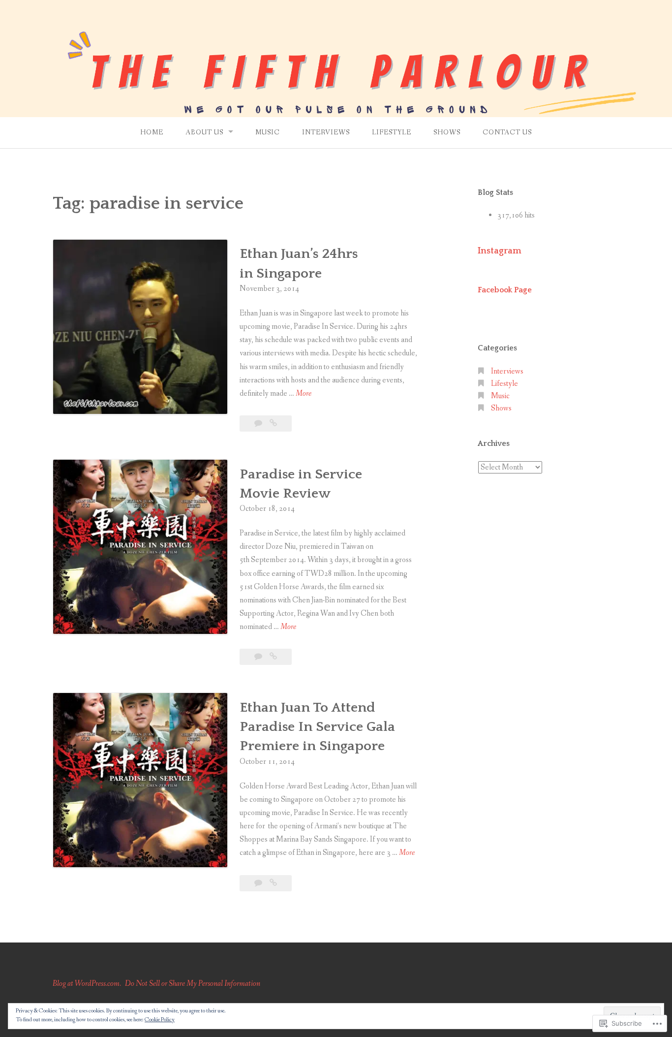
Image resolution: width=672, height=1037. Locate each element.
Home (151, 132)
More (303, 394)
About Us (204, 132)
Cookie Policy (160, 1020)
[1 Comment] (259, 657)
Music (267, 132)
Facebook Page (505, 289)
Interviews (326, 132)
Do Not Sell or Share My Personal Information (192, 983)
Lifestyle (391, 132)
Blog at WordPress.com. (87, 983)
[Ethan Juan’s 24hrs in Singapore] (273, 423)
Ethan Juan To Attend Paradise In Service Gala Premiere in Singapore (317, 727)
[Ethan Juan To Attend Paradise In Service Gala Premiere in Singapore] (273, 883)
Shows (446, 132)
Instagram (499, 251)
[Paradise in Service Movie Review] (273, 657)
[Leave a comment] (259, 423)
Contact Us (507, 132)
